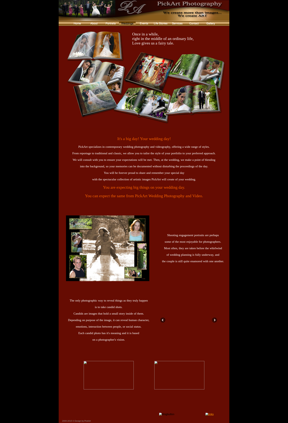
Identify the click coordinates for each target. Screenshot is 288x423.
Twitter (102, 407)
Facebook (109, 407)
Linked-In (116, 407)
